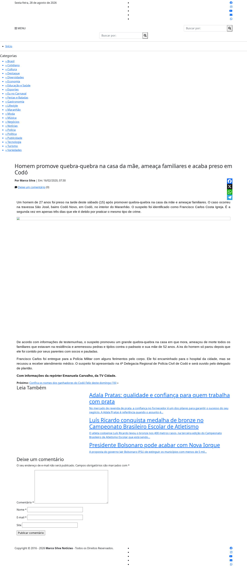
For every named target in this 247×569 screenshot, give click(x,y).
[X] (229, 186)
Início (8, 46)
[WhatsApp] (229, 192)
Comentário (25, 502)
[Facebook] (229, 181)
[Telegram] (229, 197)
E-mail (22, 517)
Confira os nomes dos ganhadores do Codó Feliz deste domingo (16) (72, 383)
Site (19, 525)
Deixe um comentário (31, 187)
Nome (22, 509)
